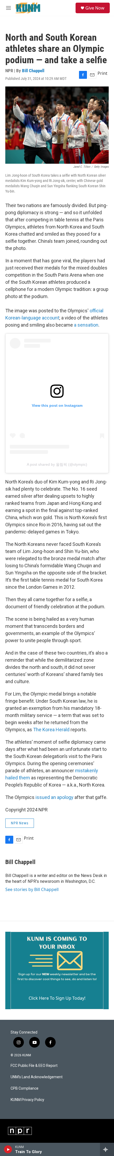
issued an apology (54, 797)
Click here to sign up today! (57, 998)
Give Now (94, 8)
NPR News (19, 823)
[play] (8, 1149)
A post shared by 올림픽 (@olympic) (57, 464)
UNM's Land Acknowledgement (37, 1077)
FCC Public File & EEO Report (34, 1066)
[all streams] (107, 1149)
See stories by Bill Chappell (32, 889)
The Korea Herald (51, 729)
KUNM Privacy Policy (27, 1100)
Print (102, 73)
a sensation (86, 325)
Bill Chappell (33, 70)
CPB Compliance (24, 1088)
